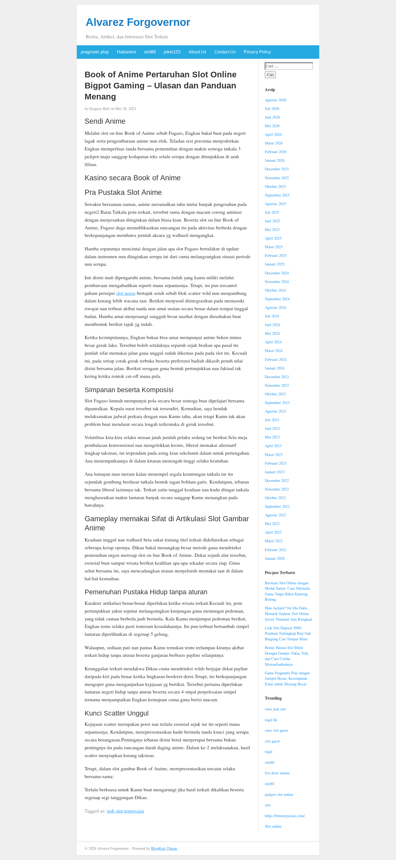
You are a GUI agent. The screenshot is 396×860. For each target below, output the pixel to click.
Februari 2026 (275, 151)
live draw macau (277, 772)
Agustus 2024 (275, 307)
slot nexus (126, 293)
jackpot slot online (279, 794)
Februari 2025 (275, 255)
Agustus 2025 (275, 203)
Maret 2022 (274, 540)
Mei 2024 (272, 333)
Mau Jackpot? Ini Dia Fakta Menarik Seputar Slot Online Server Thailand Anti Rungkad (288, 613)
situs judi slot (275, 709)
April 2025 (273, 238)
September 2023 (277, 402)
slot (267, 804)
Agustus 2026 (275, 99)
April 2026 (273, 134)
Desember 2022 (277, 480)
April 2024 (273, 341)
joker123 (172, 52)
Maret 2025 (274, 246)
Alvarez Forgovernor (138, 22)
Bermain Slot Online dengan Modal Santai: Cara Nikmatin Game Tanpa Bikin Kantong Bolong (287, 591)
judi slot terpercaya (125, 810)
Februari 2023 (275, 463)
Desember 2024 (277, 272)
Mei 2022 (272, 523)
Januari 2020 (274, 558)
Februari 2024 (275, 359)
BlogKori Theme (164, 848)
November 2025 (277, 177)
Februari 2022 (275, 549)
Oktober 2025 (275, 186)
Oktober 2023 (275, 393)
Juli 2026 (272, 108)
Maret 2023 (274, 454)
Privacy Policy (257, 52)
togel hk (271, 719)
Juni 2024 (272, 324)
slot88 (150, 52)
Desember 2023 (277, 376)
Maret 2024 (274, 350)
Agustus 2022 (275, 514)
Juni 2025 (272, 220)
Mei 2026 (272, 125)
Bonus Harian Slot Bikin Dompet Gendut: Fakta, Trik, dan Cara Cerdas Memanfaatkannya (287, 656)
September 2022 (277, 506)
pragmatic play (95, 52)
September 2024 (277, 298)
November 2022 (277, 489)
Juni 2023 (272, 428)
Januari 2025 (274, 264)
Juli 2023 (272, 419)
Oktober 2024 (275, 290)
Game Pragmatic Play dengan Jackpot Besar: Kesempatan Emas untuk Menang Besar (287, 678)
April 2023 (273, 445)
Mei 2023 (272, 437)
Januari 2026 (274, 160)
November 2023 (277, 385)
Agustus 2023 (275, 411)
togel (268, 751)
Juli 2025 (272, 212)
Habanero (126, 52)
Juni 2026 (272, 117)
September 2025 (277, 195)
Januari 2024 (274, 368)
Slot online (273, 826)
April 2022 (273, 532)
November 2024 (277, 281)
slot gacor (272, 741)
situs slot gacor (276, 730)
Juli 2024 (272, 316)
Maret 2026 (274, 143)
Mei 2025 (272, 229)
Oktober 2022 (275, 497)
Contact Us (225, 52)
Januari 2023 (274, 471)
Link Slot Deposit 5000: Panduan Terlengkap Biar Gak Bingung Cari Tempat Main (288, 633)
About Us (197, 52)
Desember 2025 (277, 168)
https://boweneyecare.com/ (285, 815)
